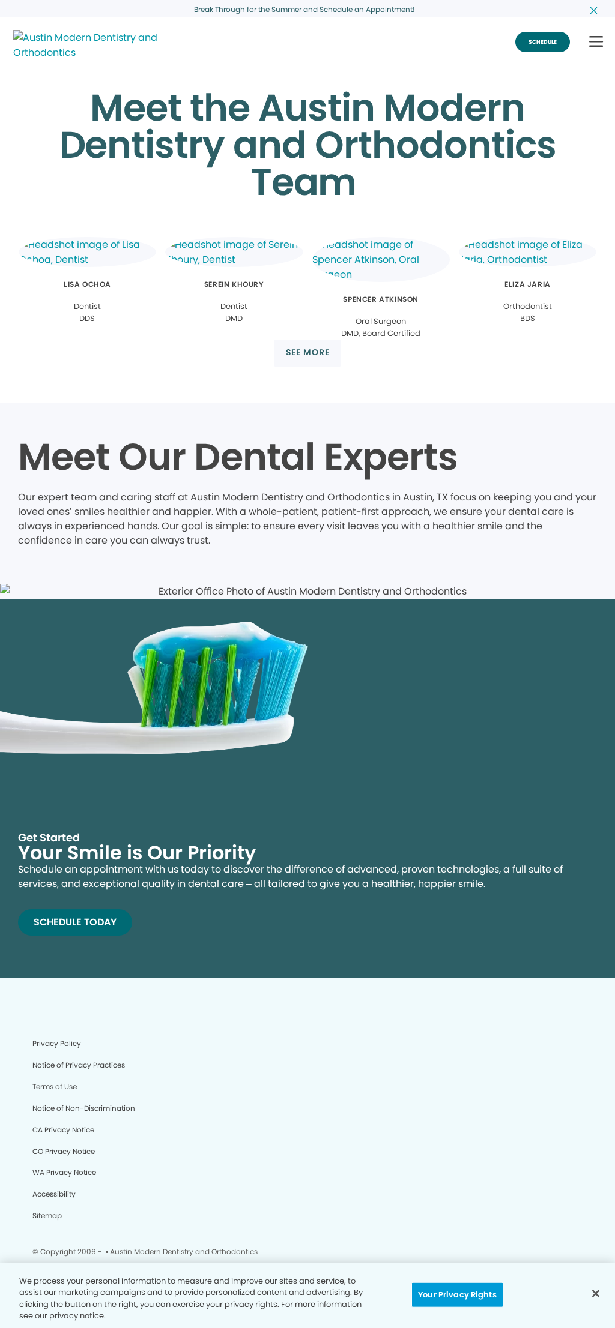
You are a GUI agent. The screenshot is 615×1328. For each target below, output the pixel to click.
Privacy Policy (56, 1043)
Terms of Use (54, 1086)
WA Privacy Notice (64, 1172)
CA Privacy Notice (63, 1130)
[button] (596, 42)
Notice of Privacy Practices (78, 1065)
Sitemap (47, 1215)
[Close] (596, 1293)
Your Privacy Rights (457, 1294)
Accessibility (54, 1194)
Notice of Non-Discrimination (83, 1108)
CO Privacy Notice (63, 1151)
